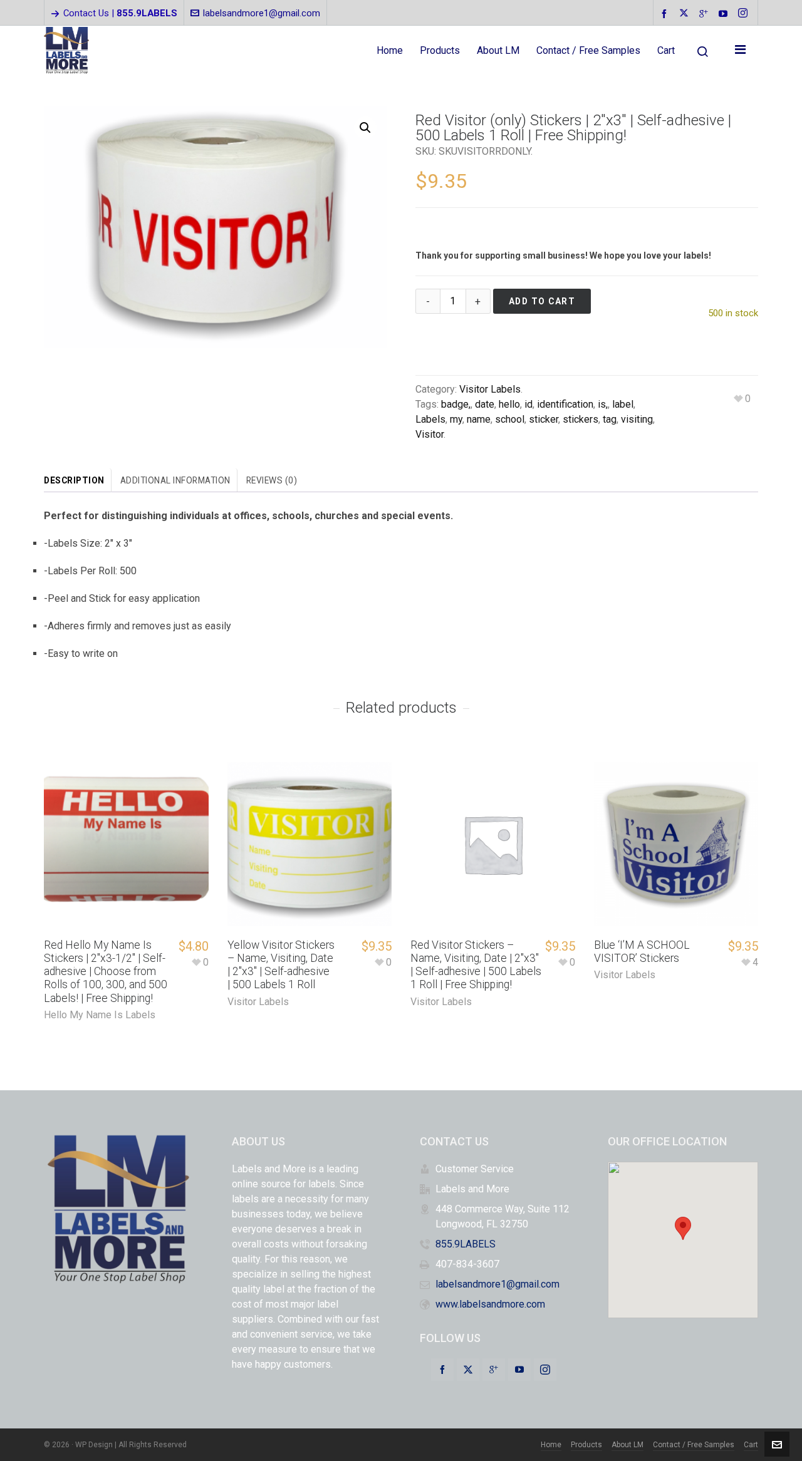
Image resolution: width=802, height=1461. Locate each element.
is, (603, 404)
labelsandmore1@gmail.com (261, 13)
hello (509, 404)
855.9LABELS (465, 1244)
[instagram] (744, 14)
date (484, 404)
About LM (627, 1444)
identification (565, 404)
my (456, 419)
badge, (456, 404)
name (479, 419)
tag (610, 419)
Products (586, 1444)
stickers (580, 419)
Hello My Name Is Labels (99, 1015)
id (528, 404)
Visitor (429, 434)
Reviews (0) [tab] (272, 480)
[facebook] (666, 13)
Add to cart (542, 301)
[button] (365, 127)
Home (551, 1444)
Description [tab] (74, 480)
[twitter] (685, 14)
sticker (543, 419)
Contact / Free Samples (693, 1444)
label (622, 404)
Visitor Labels (490, 389)
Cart (751, 1444)
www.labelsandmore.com (490, 1304)
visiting (637, 419)
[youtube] (725, 13)
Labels (430, 419)
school (509, 419)
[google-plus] (705, 13)
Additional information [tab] (175, 480)
